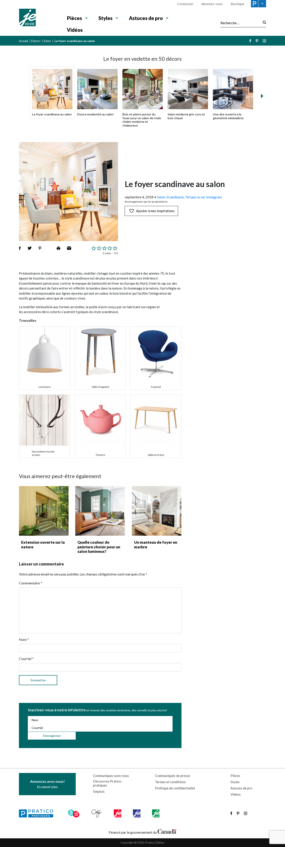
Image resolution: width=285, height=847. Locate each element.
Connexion (185, 4)
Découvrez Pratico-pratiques (107, 783)
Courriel (26, 658)
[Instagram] (264, 40)
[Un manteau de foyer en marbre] (156, 511)
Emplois (99, 791)
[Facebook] (250, 40)
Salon (47, 41)
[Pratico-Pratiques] (38, 813)
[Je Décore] (38, 18)
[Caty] (97, 813)
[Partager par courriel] (69, 248)
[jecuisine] (118, 813)
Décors (36, 41)
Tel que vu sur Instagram (203, 197)
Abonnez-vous (212, 4)
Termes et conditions (170, 782)
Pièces (74, 18)
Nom (24, 639)
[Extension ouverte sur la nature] (44, 511)
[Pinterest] (257, 40)
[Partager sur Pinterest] (40, 248)
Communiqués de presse (172, 776)
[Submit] (263, 22)
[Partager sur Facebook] (20, 248)
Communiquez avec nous (111, 776)
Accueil (23, 41)
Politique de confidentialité (175, 788)
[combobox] (240, 22)
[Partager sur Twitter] (29, 248)
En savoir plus (47, 784)
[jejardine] (156, 813)
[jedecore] (137, 813)
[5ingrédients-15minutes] (74, 813)
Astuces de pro (146, 18)
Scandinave (175, 197)
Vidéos (75, 30)
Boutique (237, 4)
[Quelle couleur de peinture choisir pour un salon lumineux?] (100, 511)
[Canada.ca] (167, 831)
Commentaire (30, 583)
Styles (105, 18)
